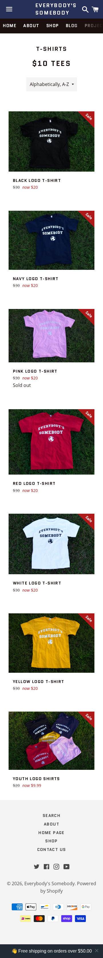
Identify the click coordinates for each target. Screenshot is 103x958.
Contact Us (51, 849)
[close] (97, 950)
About (31, 26)
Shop (52, 26)
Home (9, 26)
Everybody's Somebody (51, 9)
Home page (51, 833)
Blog (72, 26)
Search (51, 815)
